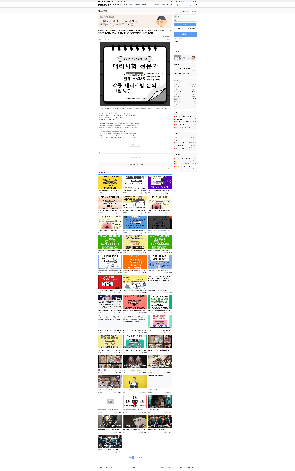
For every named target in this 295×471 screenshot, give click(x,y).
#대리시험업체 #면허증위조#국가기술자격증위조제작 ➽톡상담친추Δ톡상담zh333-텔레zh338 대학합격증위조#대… (110, 350)
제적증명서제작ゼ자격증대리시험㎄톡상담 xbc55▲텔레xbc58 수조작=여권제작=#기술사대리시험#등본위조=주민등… (160, 310)
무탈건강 (179, 91)
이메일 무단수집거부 (120, 467)
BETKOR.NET (104, 5)
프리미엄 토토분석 (178, 38)
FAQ (185, 1)
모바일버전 (194, 467)
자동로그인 (179, 28)
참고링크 (169, 467)
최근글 (176, 113)
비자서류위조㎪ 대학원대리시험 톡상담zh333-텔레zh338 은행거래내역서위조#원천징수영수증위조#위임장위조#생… (135, 350)
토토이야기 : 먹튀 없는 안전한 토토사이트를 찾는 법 (159, 370)
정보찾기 (180, 1)
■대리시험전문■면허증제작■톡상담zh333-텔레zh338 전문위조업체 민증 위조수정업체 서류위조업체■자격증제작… (135, 330)
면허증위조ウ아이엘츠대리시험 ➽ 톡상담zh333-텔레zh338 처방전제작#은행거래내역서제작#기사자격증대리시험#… (160, 330)
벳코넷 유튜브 (194, 11)
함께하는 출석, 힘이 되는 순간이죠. (182, 127)
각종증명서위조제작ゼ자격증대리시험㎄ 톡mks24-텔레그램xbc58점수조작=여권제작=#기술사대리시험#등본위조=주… (160, 190)
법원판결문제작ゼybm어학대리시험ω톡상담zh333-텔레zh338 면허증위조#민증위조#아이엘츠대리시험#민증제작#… (135, 250)
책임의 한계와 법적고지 (131, 467)
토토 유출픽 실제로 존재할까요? (154, 390)
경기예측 (176, 41)
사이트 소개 (100, 467)
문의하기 (188, 467)
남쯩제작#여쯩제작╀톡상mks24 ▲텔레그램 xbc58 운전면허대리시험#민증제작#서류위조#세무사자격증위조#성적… (135, 190)
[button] (103, 21)
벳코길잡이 (144, 372)
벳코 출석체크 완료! (179, 119)
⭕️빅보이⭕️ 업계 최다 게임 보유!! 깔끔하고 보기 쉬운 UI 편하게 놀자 (183, 158)
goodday (104, 36)
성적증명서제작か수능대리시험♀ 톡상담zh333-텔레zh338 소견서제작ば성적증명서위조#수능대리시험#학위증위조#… (135, 270)
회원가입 (175, 1)
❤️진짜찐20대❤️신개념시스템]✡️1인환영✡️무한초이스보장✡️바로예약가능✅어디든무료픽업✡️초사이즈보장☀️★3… (160, 350)
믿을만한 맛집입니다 (179, 142)
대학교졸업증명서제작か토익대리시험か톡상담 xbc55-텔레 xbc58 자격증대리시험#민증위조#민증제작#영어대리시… (135, 310)
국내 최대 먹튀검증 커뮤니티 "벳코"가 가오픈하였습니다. (183, 73)
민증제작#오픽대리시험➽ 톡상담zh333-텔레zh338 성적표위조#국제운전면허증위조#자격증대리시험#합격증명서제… (160, 270)
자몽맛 (178, 103)
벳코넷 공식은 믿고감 (178, 140)
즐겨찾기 (113, 1)
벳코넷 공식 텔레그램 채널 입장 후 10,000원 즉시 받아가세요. (183, 68)
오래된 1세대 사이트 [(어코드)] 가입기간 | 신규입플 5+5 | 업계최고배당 (183, 161)
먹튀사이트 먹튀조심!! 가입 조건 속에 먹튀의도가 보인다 (110, 410)
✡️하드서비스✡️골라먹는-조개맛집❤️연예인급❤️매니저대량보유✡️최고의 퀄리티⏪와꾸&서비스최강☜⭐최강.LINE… (110, 370)
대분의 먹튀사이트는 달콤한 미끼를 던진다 (132, 370)
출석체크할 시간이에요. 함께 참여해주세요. (183, 116)
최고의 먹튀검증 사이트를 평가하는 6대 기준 (132, 410)
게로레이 (179, 106)
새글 (118, 1)
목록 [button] (169, 39)
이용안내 (181, 467)
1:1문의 (189, 1)
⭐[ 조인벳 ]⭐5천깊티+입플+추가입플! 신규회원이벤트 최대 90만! (183, 166)
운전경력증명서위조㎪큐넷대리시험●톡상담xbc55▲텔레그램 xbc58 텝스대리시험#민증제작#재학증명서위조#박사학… (135, 210)
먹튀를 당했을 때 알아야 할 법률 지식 (106, 390)
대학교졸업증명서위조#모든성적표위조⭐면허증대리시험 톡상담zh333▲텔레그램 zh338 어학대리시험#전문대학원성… (110, 250)
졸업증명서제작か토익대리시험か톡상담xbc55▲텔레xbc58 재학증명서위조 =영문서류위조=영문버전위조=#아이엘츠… (110, 210)
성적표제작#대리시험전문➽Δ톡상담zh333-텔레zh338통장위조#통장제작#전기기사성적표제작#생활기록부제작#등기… (110, 330)
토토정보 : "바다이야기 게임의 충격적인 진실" (157, 429)
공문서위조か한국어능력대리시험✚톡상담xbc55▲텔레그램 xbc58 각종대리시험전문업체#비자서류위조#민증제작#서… (160, 210)
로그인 (170, 1)
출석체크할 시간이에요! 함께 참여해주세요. (183, 121)
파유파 (178, 86)
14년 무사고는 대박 (178, 145)
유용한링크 (162, 467)
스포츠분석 (177, 48)
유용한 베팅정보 (178, 45)
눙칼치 (170, 352)
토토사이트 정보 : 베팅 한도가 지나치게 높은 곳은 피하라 (135, 429)
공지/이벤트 (177, 64)
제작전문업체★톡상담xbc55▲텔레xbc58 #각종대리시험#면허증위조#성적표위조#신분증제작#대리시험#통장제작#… (110, 310)
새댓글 (176, 133)
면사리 (179, 101)
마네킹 (178, 84)
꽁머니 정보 (177, 154)
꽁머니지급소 (180, 89)
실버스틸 (179, 94)
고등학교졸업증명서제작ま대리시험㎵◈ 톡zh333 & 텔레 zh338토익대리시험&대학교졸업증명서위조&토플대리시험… (110, 290)
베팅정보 (187, 11)
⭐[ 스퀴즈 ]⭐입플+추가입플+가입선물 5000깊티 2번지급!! (183, 163)
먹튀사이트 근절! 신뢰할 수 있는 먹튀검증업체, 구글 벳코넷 (110, 429)
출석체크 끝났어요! (179, 124)
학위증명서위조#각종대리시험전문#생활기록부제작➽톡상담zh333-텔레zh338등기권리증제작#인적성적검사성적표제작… (110, 270)
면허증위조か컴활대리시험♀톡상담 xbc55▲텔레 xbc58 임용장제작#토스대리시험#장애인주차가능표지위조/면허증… (135, 290)
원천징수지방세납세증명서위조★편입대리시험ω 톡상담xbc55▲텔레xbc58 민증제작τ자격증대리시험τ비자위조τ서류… (135, 230)
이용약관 (175, 467)
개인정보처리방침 (109, 467)
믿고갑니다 (176, 137)
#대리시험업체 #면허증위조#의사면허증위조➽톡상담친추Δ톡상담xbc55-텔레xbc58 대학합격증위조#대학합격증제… (160, 290)
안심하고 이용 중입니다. (180, 148)
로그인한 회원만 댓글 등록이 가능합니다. (135, 164)
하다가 (179, 96)
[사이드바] (196, 5)
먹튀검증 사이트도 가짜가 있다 (154, 410)
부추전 (179, 99)
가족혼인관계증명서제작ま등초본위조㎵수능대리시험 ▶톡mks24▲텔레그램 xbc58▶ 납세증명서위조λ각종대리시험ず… (110, 190)
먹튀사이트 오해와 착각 (128, 390)
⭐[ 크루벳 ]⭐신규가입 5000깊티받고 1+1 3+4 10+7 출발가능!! (183, 169)
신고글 (194, 1)
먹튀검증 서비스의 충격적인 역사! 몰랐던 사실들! (108, 449)
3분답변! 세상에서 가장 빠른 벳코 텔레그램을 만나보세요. (183, 71)
